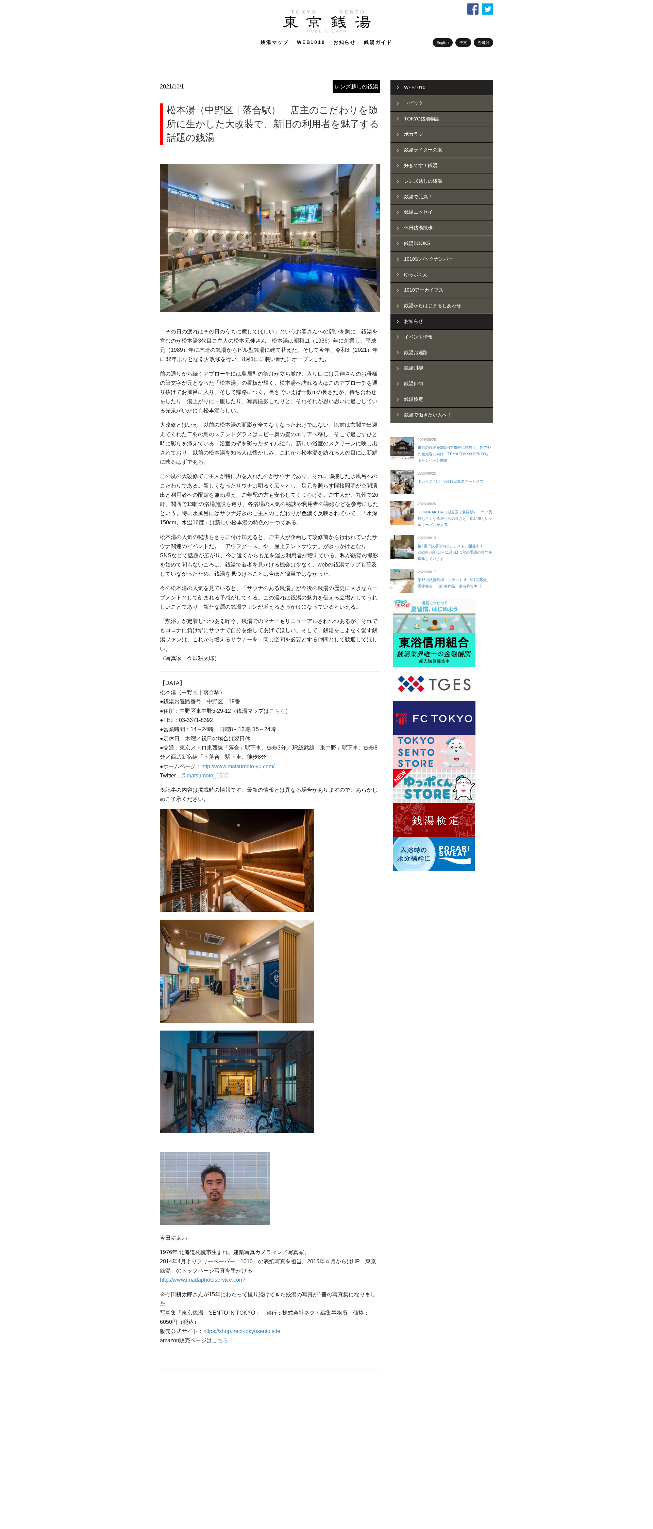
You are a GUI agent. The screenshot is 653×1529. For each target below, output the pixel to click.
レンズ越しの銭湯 (356, 86)
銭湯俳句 (413, 383)
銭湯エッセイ (418, 212)
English (443, 42)
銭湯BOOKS (417, 243)
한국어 (483, 42)
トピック (413, 103)
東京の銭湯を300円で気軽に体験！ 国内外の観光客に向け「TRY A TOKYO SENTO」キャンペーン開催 (454, 453)
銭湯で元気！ (418, 196)
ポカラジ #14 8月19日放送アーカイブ (450, 481)
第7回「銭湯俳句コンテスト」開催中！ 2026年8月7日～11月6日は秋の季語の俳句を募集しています (455, 552)
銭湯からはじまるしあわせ (432, 305)
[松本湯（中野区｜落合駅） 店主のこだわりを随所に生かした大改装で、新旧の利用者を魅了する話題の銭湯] (270, 238)
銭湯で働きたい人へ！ (428, 414)
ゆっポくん (416, 274)
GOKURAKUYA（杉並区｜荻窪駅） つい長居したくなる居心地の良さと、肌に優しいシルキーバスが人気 (455, 518)
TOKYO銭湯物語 (422, 118)
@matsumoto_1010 (205, 775)
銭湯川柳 (413, 368)
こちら (277, 711)
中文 (463, 42)
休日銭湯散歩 (418, 227)
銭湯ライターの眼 (423, 149)
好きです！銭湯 (420, 165)
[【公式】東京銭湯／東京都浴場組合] (327, 31)
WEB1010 (311, 42)
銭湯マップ (275, 42)
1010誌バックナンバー (428, 259)
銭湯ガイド (378, 42)
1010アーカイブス (423, 290)
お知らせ (344, 42)
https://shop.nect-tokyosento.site (241, 1331)
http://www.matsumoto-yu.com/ (237, 766)
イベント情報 (418, 337)
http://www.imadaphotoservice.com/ (202, 1280)
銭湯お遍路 (416, 352)
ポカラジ (413, 134)
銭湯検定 (413, 399)
